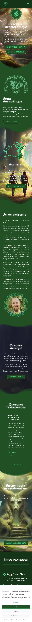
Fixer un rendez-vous (16, 47)
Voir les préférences (16, 615)
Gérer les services (15, 602)
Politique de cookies (8, 619)
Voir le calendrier (16, 186)
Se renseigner (11, 122)
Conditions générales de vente (20, 619)
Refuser (16, 611)
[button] (29, 587)
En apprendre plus (16, 52)
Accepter (16, 606)
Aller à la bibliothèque (16, 543)
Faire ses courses (16, 377)
